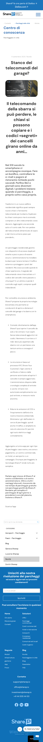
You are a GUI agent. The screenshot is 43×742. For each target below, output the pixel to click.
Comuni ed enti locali (30, 641)
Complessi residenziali (26, 637)
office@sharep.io (21, 687)
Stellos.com (20, 6)
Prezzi (7, 668)
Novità (29, 57)
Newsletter (26, 664)
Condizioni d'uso (19, 734)
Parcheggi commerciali (27, 622)
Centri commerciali (29, 626)
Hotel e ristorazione (29, 630)
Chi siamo (8, 618)
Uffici (24, 618)
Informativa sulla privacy (26, 732)
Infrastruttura (10, 658)
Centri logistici (27, 645)
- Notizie (36, 23)
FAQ (23, 668)
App (6, 664)
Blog (24, 661)
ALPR (26, 734)
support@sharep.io (21, 682)
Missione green (10, 621)
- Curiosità (7, 23)
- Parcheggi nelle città (22, 23)
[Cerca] (37, 522)
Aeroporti (26, 633)
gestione (8, 661)
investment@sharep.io (21, 692)
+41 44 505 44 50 (21, 696)
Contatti (8, 624)
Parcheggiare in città (29, 658)
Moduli (7, 654)
